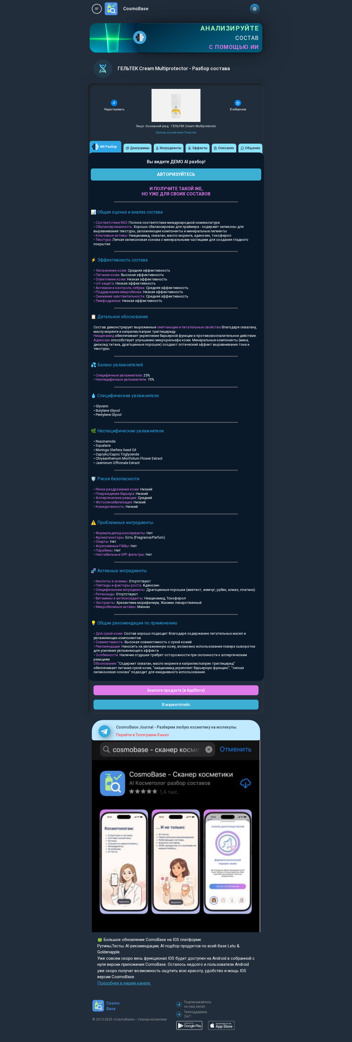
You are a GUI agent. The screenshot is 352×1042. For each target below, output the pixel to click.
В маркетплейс (176, 704)
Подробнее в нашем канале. (124, 983)
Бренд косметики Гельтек (176, 132)
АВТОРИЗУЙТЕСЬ (176, 174)
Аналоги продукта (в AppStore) (176, 690)
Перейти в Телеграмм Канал (142, 735)
